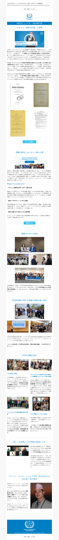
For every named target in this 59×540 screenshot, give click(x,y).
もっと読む (29, 142)
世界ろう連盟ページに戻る (29, 9)
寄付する (29, 223)
